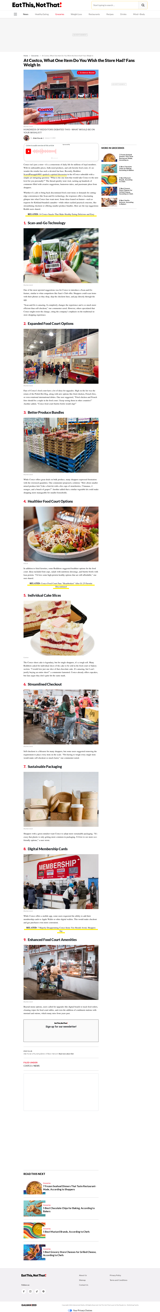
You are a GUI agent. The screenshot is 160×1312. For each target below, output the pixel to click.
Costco (28, 1066)
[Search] (142, 5)
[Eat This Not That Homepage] (37, 5)
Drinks (123, 14)
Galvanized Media (79, 1305)
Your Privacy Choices (82, 1310)
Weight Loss (76, 14)
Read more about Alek (66, 1054)
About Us (83, 1275)
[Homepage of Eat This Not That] (33, 1275)
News (25, 14)
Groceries (59, 14)
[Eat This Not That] (61, 1023)
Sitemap (82, 1280)
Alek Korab (38, 138)
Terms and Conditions (118, 1280)
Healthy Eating (42, 14)
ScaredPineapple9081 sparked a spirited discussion (45, 174)
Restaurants (94, 14)
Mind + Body (139, 14)
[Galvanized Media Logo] (29, 1305)
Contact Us (83, 1285)
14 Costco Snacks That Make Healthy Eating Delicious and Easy (66, 214)
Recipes (110, 14)
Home (26, 56)
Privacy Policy (115, 1275)
